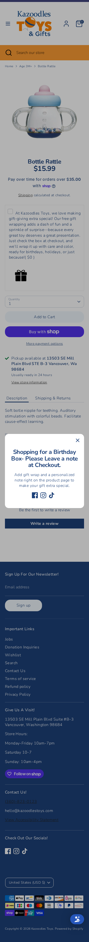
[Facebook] (35, 495)
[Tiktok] (52, 495)
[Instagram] (43, 495)
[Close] (77, 440)
